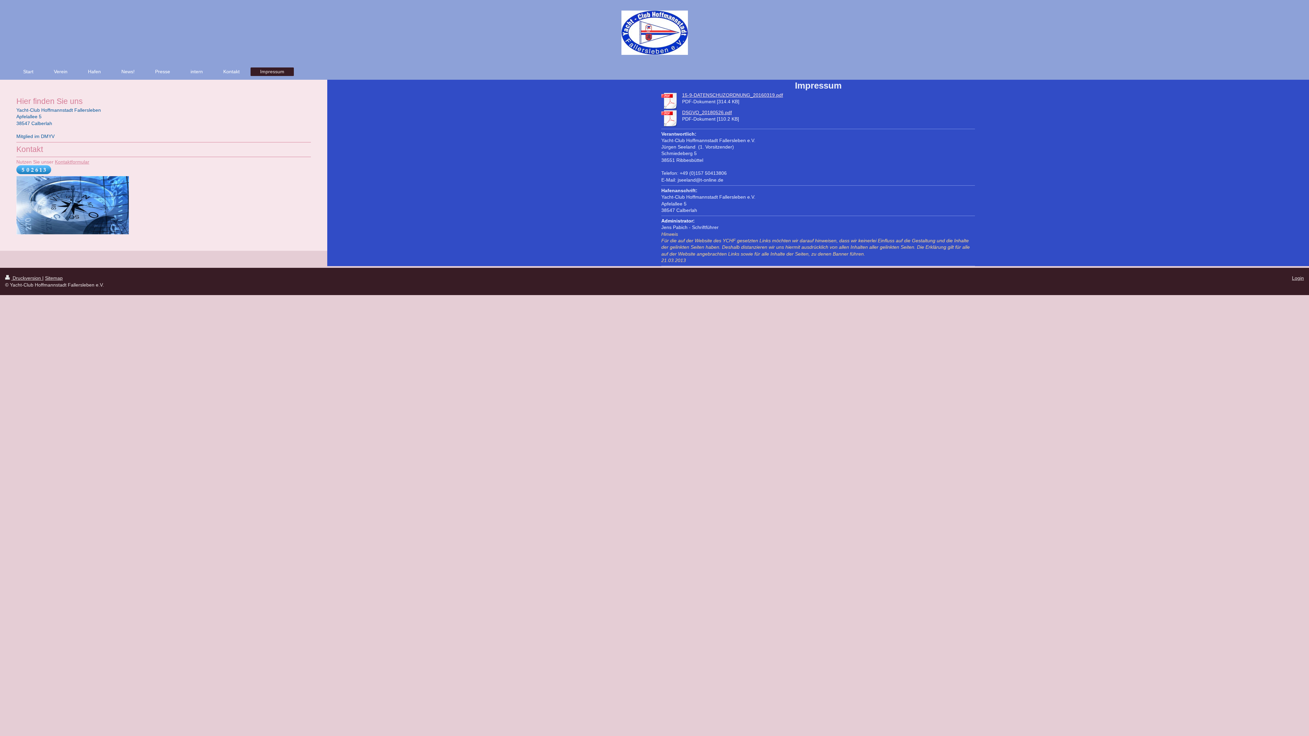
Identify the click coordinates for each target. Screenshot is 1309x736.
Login (1298, 278)
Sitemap (54, 278)
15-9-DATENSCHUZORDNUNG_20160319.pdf (732, 95)
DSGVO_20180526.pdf (707, 112)
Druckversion (26, 278)
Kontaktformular (72, 162)
